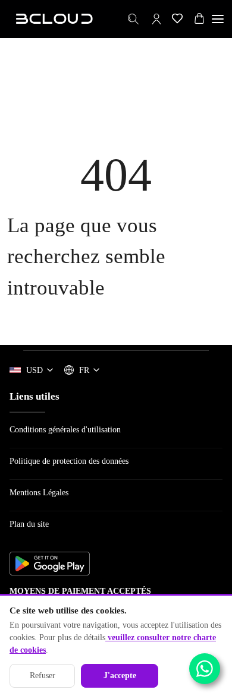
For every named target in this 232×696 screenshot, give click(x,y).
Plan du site (29, 524)
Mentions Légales (39, 492)
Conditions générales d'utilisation (65, 429)
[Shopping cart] (199, 20)
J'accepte (120, 675)
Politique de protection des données (69, 461)
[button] (156, 19)
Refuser (42, 675)
